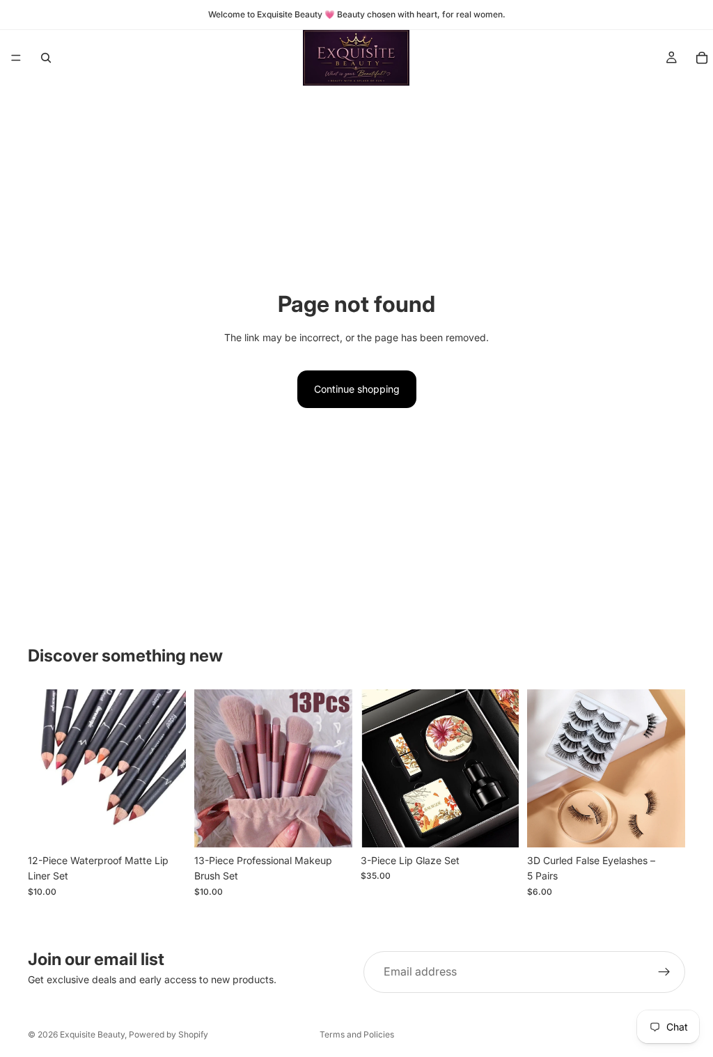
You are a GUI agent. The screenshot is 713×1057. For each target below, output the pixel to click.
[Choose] (330, 825)
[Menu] (16, 58)
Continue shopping (357, 389)
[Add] (164, 825)
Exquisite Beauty (92, 1034)
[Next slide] (170, 768)
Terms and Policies (357, 1034)
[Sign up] (664, 972)
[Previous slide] (43, 768)
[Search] (46, 57)
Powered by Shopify (168, 1034)
